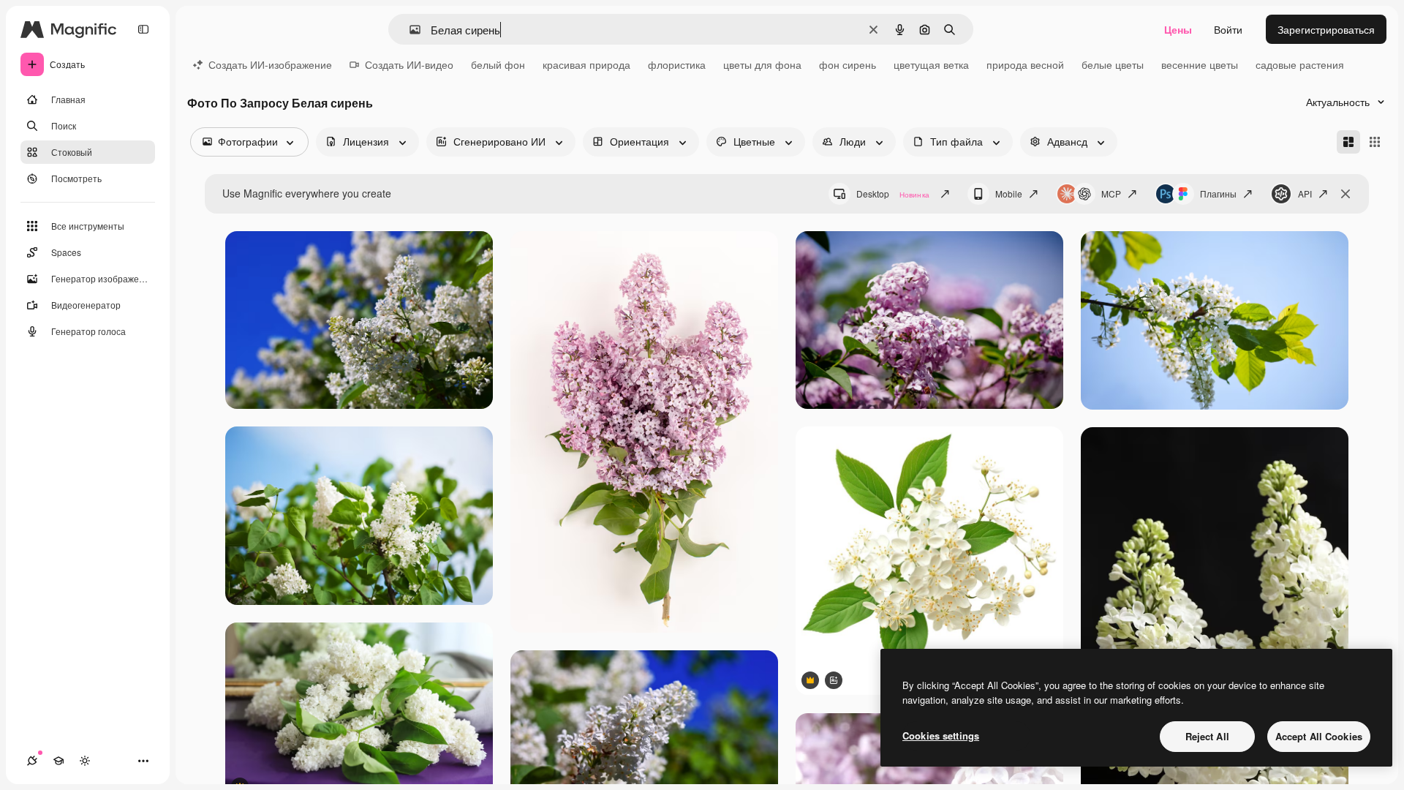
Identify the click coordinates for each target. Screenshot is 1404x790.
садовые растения (1300, 64)
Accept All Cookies (1318, 736)
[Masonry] (1348, 142)
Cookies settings (940, 735)
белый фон (498, 64)
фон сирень (847, 64)
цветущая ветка (931, 64)
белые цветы (1113, 64)
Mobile (1008, 193)
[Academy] (58, 760)
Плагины (1218, 193)
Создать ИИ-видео (409, 64)
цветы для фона (762, 64)
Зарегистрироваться (1326, 29)
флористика (677, 64)
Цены (1178, 29)
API (1305, 193)
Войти (1228, 29)
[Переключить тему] (85, 760)
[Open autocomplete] (409, 29)
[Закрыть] (1345, 194)
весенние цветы (1199, 64)
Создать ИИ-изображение (270, 64)
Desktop (892, 193)
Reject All (1207, 736)
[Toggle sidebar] (143, 29)
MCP (1111, 193)
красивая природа (586, 64)
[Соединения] (32, 760)
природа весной (1025, 64)
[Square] (1374, 142)
